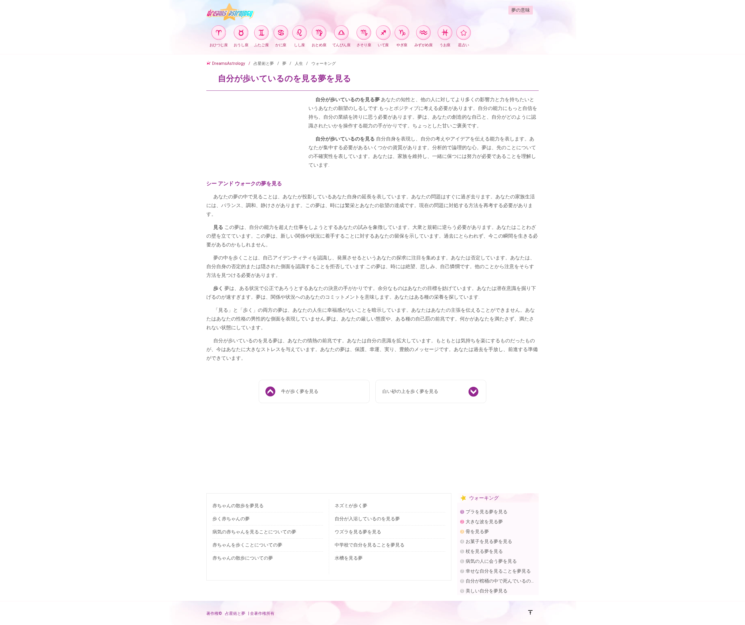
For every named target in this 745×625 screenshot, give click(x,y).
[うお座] (445, 33)
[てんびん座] (341, 33)
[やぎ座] (402, 33)
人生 (299, 63)
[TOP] (530, 613)
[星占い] (463, 33)
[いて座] (383, 33)
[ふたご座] (261, 33)
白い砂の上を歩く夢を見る (410, 391)
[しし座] (299, 33)
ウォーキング (323, 63)
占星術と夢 (263, 63)
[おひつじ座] (218, 33)
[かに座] (281, 33)
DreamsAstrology (228, 63)
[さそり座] (364, 33)
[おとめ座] (319, 33)
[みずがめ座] (423, 33)
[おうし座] (241, 33)
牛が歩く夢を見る (299, 391)
